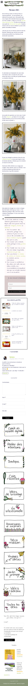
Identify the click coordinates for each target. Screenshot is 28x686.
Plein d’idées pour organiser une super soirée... (18, 319)
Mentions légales (21, 683)
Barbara (12, 357)
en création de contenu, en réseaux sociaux (16, 255)
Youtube (19, 226)
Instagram (13, 226)
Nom (4, 397)
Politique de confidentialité (9, 683)
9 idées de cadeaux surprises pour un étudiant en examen (18, 303)
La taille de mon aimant (17, 311)
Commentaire (5, 382)
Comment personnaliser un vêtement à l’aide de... (17, 342)
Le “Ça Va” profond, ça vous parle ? (17, 334)
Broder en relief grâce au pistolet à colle (17, 327)
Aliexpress (9, 117)
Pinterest (7, 228)
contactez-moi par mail (13, 252)
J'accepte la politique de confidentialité (10, 635)
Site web (4, 411)
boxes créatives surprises (14, 238)
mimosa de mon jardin (15, 24)
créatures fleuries (6, 159)
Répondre (5, 373)
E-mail (4, 404)
